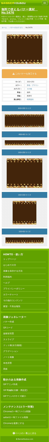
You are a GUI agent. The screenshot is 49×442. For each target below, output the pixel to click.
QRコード (8, 327)
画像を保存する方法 (12, 271)
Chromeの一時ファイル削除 (17, 411)
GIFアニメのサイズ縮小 (14, 396)
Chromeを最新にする (13, 423)
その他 (29, 89)
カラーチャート (10, 294)
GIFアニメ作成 (10, 384)
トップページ (9, 259)
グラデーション (10, 351)
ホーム (4, 27)
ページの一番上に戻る (25, 433)
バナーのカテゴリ (16, 27)
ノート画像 (8, 357)
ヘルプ (6, 282)
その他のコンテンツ (12, 300)
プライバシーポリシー (14, 288)
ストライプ (8, 339)
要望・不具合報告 (11, 306)
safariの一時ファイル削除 (15, 417)
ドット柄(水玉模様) (12, 345)
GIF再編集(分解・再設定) (15, 390)
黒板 (5, 369)
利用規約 (30, 99)
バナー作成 (8, 321)
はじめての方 (9, 265)
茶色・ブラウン (33, 85)
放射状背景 (8, 333)
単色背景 (7, 363)
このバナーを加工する (26, 73)
